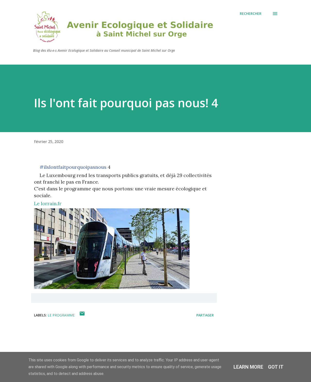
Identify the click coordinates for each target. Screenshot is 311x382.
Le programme (61, 315)
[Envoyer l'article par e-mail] (82, 315)
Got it (276, 367)
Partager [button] (205, 315)
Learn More (248, 367)
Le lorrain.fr (47, 203)
